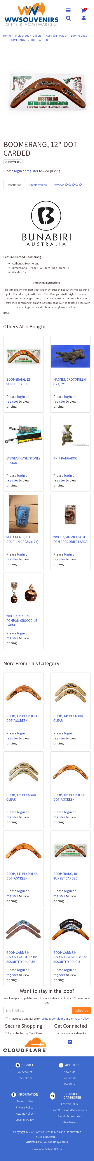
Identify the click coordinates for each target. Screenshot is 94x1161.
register (32, 171)
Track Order (24, 1078)
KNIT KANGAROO (65, 458)
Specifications (38, 185)
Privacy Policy (80, 1018)
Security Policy (25, 1120)
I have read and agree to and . (49, 1018)
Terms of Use (25, 1101)
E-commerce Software (43, 1149)
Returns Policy (24, 1113)
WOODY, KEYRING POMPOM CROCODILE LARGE (21, 620)
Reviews (59, 185)
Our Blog (69, 1084)
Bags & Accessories (69, 1116)
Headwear (69, 1122)
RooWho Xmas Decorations (69, 1110)
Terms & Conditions (52, 1018)
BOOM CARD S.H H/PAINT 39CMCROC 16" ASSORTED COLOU (70, 957)
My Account (24, 1072)
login (18, 171)
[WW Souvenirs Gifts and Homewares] (31, 14)
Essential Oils (69, 1104)
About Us (69, 1072)
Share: (8, 161)
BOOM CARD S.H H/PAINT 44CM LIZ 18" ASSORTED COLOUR (21, 957)
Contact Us (69, 1078)
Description (14, 185)
